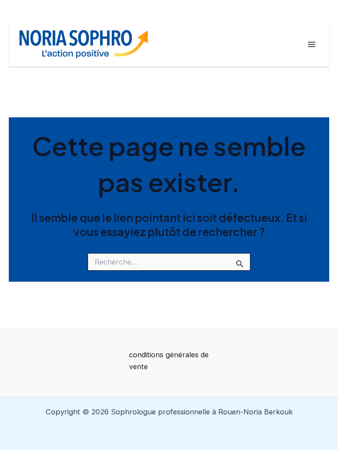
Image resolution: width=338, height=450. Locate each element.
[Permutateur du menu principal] (311, 44)
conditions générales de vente (169, 360)
